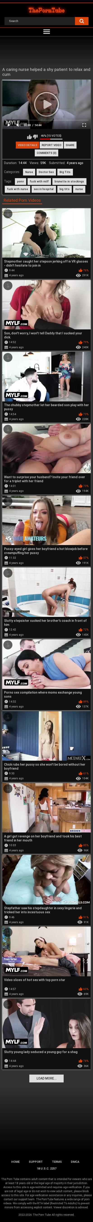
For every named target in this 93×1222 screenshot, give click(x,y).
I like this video (29, 137)
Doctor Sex (46, 172)
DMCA (75, 1161)
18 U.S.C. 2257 (46, 1168)
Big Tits (65, 172)
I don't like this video (35, 137)
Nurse (29, 172)
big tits (65, 189)
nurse (79, 189)
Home (15, 1161)
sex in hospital (44, 189)
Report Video (51, 145)
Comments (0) (46, 153)
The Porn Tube (42, 1214)
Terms (57, 1161)
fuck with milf (39, 181)
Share (70, 145)
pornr (20, 181)
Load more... (47, 1078)
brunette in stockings (69, 181)
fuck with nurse (17, 189)
